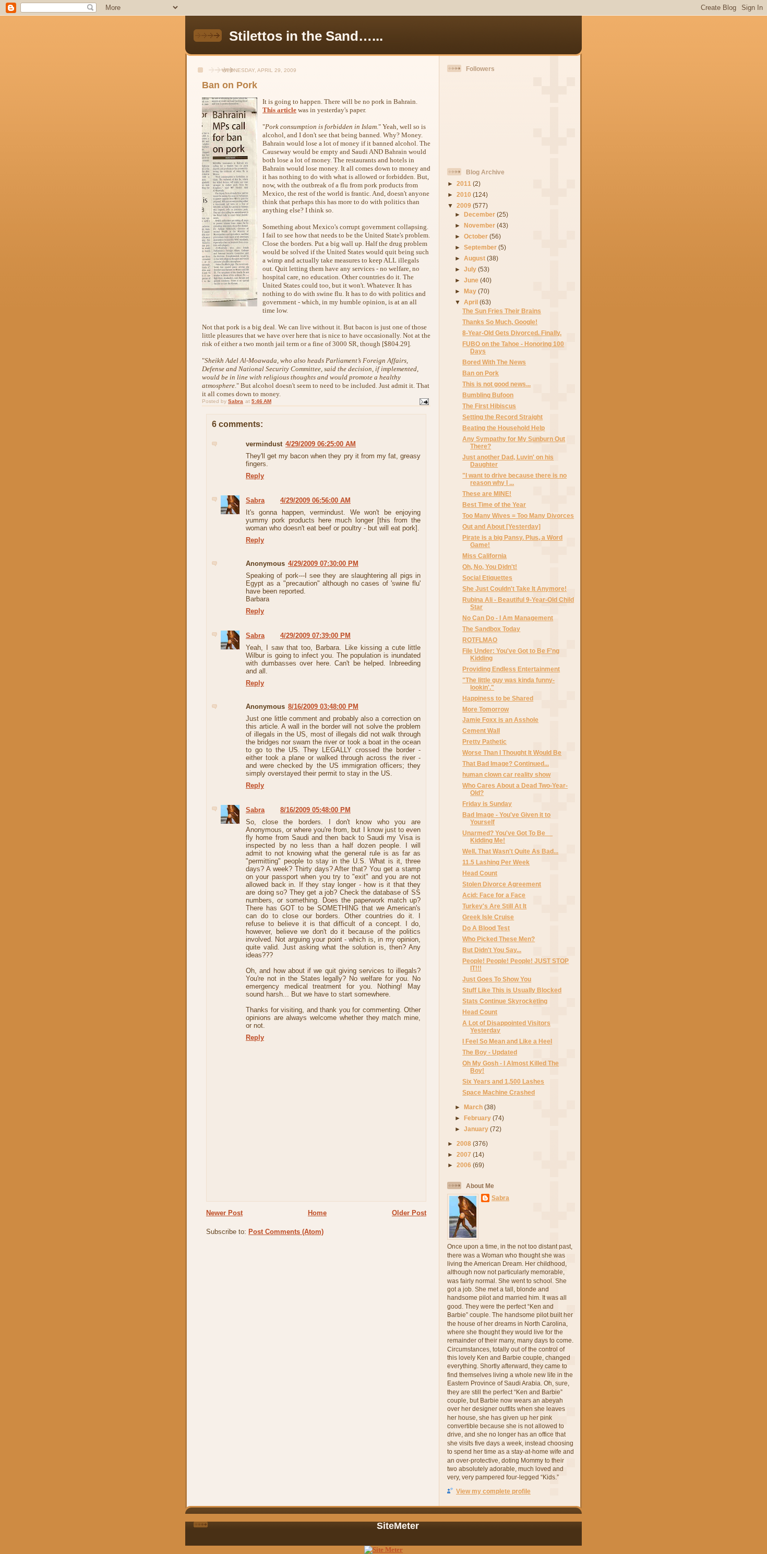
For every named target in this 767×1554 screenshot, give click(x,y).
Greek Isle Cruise (488, 917)
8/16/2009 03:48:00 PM (323, 706)
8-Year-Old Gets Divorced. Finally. (511, 332)
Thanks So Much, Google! (499, 321)
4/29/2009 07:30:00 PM (323, 563)
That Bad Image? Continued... (505, 763)
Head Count (479, 873)
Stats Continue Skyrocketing (504, 1001)
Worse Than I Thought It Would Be (511, 752)
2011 (465, 183)
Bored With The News (494, 362)
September (481, 247)
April (472, 302)
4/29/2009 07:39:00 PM (315, 635)
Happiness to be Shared (497, 698)
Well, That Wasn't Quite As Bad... (510, 851)
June (472, 280)
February (478, 1117)
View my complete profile (493, 1491)
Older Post (409, 1213)
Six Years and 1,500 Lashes (503, 1081)
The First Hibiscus (489, 405)
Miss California (484, 555)
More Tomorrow (485, 709)
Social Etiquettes (487, 577)
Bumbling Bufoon (487, 395)
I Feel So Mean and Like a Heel (507, 1041)
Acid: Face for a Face (493, 895)
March (474, 1107)
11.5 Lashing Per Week (496, 862)
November (480, 225)
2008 (465, 1143)
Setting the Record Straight (502, 416)
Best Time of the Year (494, 504)
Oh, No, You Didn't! (489, 566)
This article (279, 110)
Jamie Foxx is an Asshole (500, 719)
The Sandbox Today (491, 628)
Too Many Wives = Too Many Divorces (518, 515)
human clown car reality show (506, 774)
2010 (465, 194)
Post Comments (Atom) (285, 1232)
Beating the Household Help (503, 427)
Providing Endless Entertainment (511, 669)
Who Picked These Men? (498, 938)
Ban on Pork (480, 373)
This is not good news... (496, 384)
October (476, 236)
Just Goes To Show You (496, 979)
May (471, 291)
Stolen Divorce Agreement (501, 884)
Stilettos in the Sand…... (306, 36)
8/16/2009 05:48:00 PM (315, 810)
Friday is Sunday (487, 803)
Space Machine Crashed (498, 1092)
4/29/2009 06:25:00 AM (320, 444)
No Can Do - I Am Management (507, 617)
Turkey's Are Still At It (494, 906)
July (471, 269)
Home (317, 1213)
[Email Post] (423, 401)
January (477, 1128)
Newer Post (224, 1213)
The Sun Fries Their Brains (501, 310)
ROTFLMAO (479, 639)
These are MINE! (486, 493)
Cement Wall (481, 730)
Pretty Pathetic (484, 741)
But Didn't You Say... (491, 949)
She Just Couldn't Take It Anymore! (514, 588)
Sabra (255, 500)
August (475, 258)
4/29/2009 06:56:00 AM (315, 500)
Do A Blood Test (486, 927)
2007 (465, 1154)
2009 (465, 205)
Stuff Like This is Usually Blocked (511, 990)
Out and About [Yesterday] (501, 526)
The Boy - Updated (489, 1052)
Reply (255, 476)
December (480, 214)
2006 (465, 1164)
